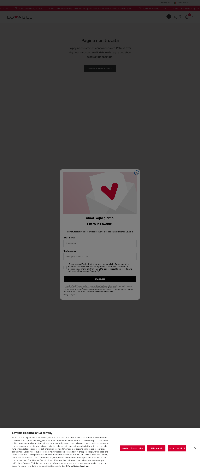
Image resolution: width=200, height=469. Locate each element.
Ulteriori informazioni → (132, 448)
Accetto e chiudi (177, 448)
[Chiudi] (195, 448)
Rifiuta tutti (156, 448)
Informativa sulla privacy (77, 466)
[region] (100, 448)
